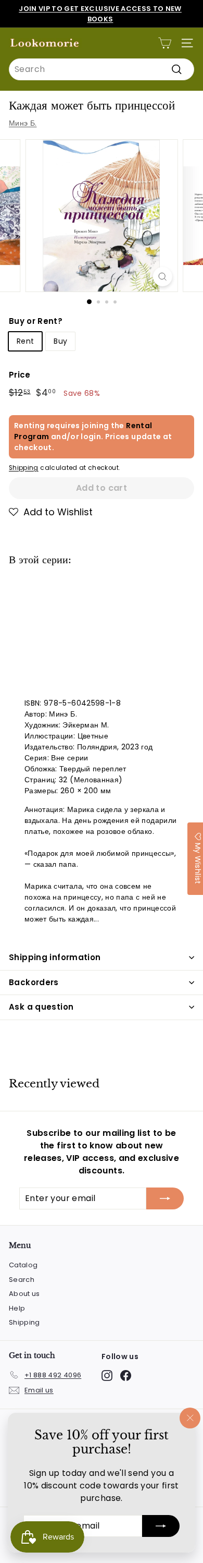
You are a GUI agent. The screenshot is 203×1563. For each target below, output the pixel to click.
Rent (25, 341)
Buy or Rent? (35, 321)
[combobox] (101, 69)
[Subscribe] (161, 1526)
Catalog (23, 1265)
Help (17, 1308)
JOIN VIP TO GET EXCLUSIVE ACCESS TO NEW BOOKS (100, 14)
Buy (60, 341)
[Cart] (165, 43)
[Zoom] (162, 276)
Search (21, 1280)
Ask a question (41, 1006)
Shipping (24, 468)
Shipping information (55, 957)
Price (20, 374)
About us (24, 1294)
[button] (51, 512)
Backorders (34, 982)
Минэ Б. (22, 123)
